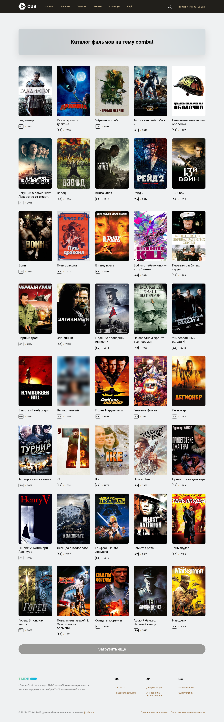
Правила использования (154, 712)
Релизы (97, 6)
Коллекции (114, 6)
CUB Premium (185, 692)
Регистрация (197, 6)
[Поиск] (170, 6)
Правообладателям (125, 692)
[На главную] (28, 6)
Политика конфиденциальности (188, 712)
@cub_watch (90, 712)
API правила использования (154, 694)
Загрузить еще (112, 649)
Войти (182, 6)
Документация (154, 687)
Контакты (119, 687)
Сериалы (82, 6)
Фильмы (65, 6)
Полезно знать (186, 687)
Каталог (49, 6)
